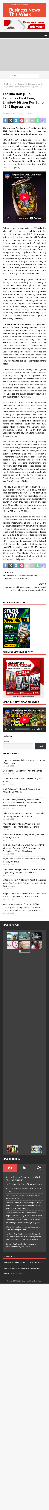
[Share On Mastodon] (43, 120)
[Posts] (10, 1168)
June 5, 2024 (10, 113)
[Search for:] (24, 75)
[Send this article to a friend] (27, 120)
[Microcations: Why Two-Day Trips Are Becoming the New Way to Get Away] (24, 945)
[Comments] (39, 1168)
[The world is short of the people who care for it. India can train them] (36, 1149)
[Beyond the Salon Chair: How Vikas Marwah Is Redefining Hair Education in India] (24, 1051)
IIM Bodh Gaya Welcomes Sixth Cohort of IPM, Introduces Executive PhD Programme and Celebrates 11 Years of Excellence (23, 848)
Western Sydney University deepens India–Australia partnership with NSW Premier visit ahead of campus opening (22, 802)
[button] (45, 35)
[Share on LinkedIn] (16, 120)
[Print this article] (32, 120)
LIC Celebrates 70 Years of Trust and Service (22, 770)
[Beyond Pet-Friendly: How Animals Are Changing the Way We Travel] (12, 936)
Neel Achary (24, 113)
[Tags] (24, 1168)
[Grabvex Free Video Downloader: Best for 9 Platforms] (12, 945)
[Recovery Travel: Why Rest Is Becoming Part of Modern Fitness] (24, 936)
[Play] (6, 729)
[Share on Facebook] (5, 120)
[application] (24, 719)
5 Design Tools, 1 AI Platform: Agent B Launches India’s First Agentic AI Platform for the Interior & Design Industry (24, 883)
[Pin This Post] (21, 120)
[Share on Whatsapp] (38, 120)
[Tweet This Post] (11, 120)
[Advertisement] (24, 55)
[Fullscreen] (42, 729)
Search (6, 741)
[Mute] (38, 729)
